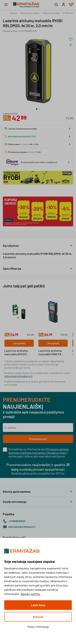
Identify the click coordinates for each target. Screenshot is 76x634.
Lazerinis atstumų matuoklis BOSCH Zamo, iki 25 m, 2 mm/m (16, 352)
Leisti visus (38, 605)
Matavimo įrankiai (51, 13)
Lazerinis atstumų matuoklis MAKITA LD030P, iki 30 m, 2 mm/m (50, 352)
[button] (38, 245)
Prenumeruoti (38, 438)
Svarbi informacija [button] (14, 501)
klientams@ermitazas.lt (21, 526)
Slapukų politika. (31, 593)
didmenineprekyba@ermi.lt (18, 376)
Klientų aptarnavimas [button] (17, 491)
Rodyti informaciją (38, 626)
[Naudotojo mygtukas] (63, 4)
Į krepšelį (19, 343)
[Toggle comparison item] (70, 45)
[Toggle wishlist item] (70, 39)
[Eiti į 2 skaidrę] (39, 109)
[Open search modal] (56, 4)
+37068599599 (16, 521)
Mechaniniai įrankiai (30, 13)
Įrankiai (13, 13)
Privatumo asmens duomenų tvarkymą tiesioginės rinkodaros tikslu (38, 450)
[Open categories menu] (6, 4)
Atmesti (38, 616)
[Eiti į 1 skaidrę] (36, 109)
